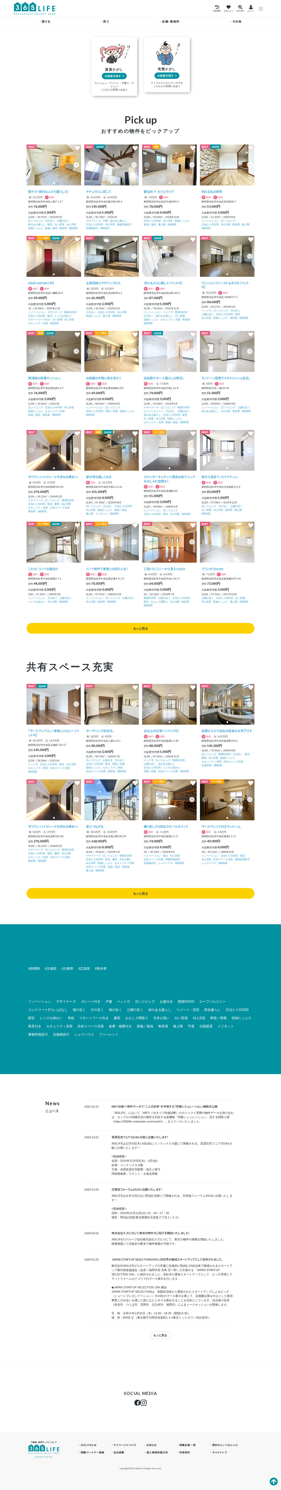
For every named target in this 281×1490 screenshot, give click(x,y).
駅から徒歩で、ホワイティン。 (220, 477)
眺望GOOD (70, 312)
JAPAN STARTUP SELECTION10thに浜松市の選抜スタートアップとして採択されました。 (167, 1259)
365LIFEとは (89, 1445)
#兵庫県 (67, 968)
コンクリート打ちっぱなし (48, 1010)
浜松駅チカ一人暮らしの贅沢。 (164, 378)
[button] (76, 165)
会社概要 (119, 1452)
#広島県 (84, 968)
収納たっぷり (35, 228)
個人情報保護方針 (157, 1452)
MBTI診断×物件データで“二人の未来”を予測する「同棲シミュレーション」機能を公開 (164, 1106)
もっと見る (140, 628)
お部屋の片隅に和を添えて (104, 378)
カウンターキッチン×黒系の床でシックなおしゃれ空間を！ (169, 479)
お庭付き (108, 760)
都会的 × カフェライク (158, 191)
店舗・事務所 (170, 21)
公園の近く (63, 220)
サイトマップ (219, 1452)
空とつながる (94, 826)
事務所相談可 (124, 224)
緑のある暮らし (36, 224)
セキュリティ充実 (38, 323)
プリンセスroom (212, 569)
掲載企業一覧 (187, 1445)
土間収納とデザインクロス (103, 283)
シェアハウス (165, 863)
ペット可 (168, 312)
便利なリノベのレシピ (225, 1445)
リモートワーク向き (39, 319)
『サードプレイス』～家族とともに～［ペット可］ (53, 733)
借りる (46, 21)
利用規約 (184, 1452)
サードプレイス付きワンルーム (221, 826)
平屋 (191, 1026)
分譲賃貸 (206, 765)
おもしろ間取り (159, 601)
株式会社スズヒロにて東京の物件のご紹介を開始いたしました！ (150, 1233)
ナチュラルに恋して (98, 191)
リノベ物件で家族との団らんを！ (107, 569)
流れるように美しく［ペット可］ (163, 283)
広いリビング (35, 220)
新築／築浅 (51, 228)
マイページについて (125, 1445)
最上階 (162, 224)
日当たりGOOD (94, 224)
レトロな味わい (63, 315)
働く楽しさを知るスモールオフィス (166, 826)
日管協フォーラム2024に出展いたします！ (137, 1189)
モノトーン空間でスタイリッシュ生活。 (226, 378)
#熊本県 (101, 968)
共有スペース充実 (60, 507)
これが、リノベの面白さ (43, 569)
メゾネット (101, 513)
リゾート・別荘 (187, 1010)
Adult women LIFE (41, 283)
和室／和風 (111, 411)
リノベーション (210, 220)
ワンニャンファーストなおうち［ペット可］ (225, 285)
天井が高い (125, 859)
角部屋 (63, 228)
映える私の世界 (212, 191)
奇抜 (71, 1018)
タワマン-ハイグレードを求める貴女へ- (53, 477)
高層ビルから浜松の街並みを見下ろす (227, 731)
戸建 (105, 220)
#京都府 (51, 968)
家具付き (34, 1026)
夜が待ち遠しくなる (98, 477)
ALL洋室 (71, 224)
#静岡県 (34, 968)
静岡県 (74, 228)
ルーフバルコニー (154, 411)
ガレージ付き (91, 1001)
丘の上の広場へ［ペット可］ (161, 731)
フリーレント (109, 1034)
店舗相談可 (92, 228)
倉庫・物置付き (120, 1026)
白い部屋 (59, 224)
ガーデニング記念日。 (100, 731)
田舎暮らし (212, 1010)
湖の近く (79, 1010)
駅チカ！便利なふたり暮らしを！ (48, 191)
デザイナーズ (93, 220)
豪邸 (57, 504)
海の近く (115, 1010)
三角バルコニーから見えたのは (164, 569)
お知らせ (151, 1445)
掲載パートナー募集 (93, 1452)
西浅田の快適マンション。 (44, 378)
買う (106, 21)
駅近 (50, 224)
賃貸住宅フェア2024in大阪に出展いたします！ (139, 1137)
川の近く (50, 220)
